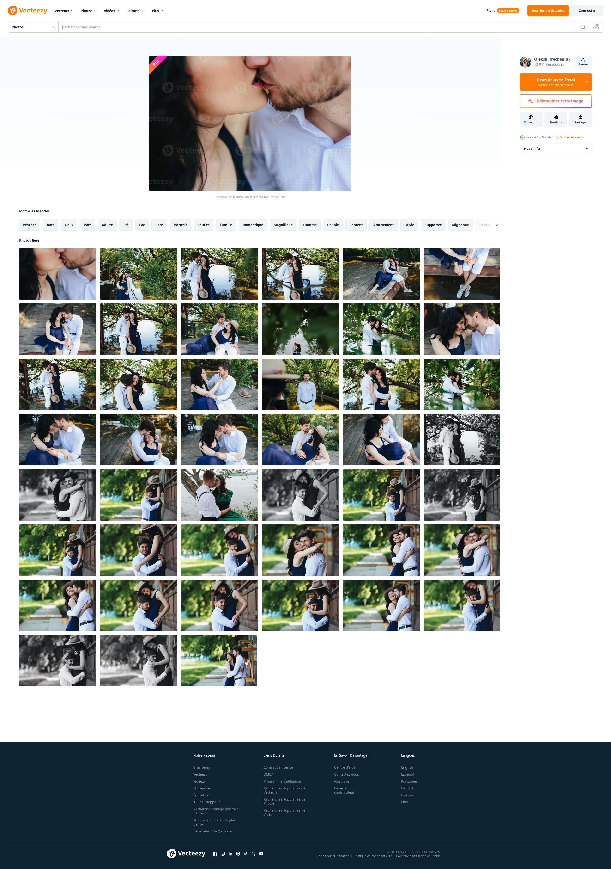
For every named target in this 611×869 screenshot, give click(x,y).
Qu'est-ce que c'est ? (569, 137)
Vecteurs (62, 10)
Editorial (133, 10)
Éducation (201, 795)
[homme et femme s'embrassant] (138, 495)
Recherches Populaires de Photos (284, 801)
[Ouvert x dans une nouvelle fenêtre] (253, 853)
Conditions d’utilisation (333, 855)
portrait (180, 224)
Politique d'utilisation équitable (418, 855)
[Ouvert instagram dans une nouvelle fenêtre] (223, 853)
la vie (409, 224)
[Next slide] (493, 225)
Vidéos (109, 10)
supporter (433, 224)
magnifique (283, 224)
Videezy (199, 781)
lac (142, 224)
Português (409, 781)
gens (159, 224)
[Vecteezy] (27, 10)
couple (333, 224)
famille (226, 224)
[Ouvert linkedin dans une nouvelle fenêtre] (230, 853)
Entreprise (201, 788)
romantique (253, 224)
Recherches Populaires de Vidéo (284, 812)
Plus (155, 10)
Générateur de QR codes (213, 831)
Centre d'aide (345, 767)
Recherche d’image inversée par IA (216, 811)
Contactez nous (346, 774)
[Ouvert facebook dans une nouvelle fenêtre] (215, 853)
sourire (204, 224)
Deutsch (407, 788)
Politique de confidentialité (373, 855)
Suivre (583, 64)
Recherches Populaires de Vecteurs (284, 790)
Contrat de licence (278, 767)
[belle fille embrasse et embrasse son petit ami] (57, 495)
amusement (383, 224)
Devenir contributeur (344, 790)
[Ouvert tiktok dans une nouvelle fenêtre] (246, 853)
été (126, 224)
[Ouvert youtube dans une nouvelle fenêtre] (261, 853)
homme (310, 224)
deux (69, 224)
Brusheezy (201, 767)
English (407, 767)
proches (29, 224)
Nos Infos (342, 781)
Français (408, 795)
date (50, 224)
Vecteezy (200, 774)
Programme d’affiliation (282, 781)
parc (87, 224)
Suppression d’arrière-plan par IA (214, 822)
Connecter (587, 10)
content (356, 224)
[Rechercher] (583, 27)
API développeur (206, 802)
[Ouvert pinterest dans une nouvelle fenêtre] (238, 853)
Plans (490, 10)
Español (407, 774)
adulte (107, 224)
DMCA (268, 774)
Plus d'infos (532, 149)
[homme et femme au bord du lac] (57, 274)
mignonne (460, 224)
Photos (86, 10)
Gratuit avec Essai (556, 82)
